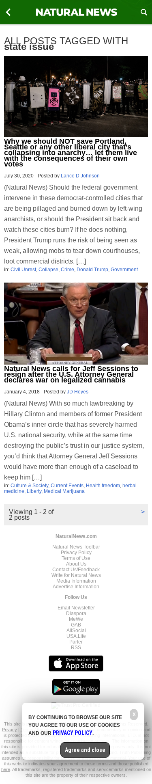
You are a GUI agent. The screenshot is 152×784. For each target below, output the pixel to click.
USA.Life (76, 636)
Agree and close (85, 750)
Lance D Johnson (80, 176)
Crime (67, 269)
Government (124, 269)
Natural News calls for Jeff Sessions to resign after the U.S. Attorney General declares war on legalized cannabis (71, 374)
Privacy (9, 729)
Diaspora (76, 613)
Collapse (48, 269)
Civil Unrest (23, 269)
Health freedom (103, 485)
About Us (76, 564)
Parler (76, 642)
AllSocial (76, 630)
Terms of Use (76, 558)
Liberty (34, 491)
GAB (76, 625)
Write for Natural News (76, 575)
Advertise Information (76, 587)
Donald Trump (92, 269)
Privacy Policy (76, 552)
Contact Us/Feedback (76, 569)
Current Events (67, 485)
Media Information (76, 581)
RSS (76, 647)
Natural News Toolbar (76, 547)
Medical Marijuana (64, 491)
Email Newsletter (76, 608)
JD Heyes (77, 392)
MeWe (76, 619)
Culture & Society (29, 485)
